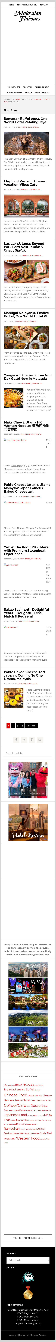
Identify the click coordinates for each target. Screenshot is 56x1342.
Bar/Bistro (39, 1085)
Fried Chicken (14, 1110)
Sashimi (40, 1129)
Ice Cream (37, 1110)
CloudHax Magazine (17, 1310)
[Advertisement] (28, 52)
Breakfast (10, 1089)
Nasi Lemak (32, 1120)
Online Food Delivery (44, 1120)
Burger (37, 1090)
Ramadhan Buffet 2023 (28, 1129)
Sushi (43, 1133)
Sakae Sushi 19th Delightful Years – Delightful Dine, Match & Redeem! (26, 613)
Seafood (8, 1133)
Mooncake (22, 1120)
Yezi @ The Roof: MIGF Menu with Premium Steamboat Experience (26, 550)
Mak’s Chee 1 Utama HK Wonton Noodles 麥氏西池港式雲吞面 (26, 425)
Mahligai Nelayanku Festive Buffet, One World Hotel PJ (26, 314)
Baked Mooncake (25, 1085)
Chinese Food (15, 1095)
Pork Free (12, 1124)
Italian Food (46, 1110)
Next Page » (31, 726)
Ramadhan (12, 1129)
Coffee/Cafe (15, 1105)
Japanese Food (15, 1115)
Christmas (28, 1100)
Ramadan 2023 (32, 1124)
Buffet (30, 1089)
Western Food (28, 1138)
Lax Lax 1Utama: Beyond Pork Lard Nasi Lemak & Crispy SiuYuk (24, 247)
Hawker (29, 1110)
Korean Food (32, 1115)
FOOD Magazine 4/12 (28, 1313)
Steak (37, 1133)
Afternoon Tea (9, 1085)
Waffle (12, 1139)
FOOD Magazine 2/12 (28, 1317)
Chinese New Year (35, 1096)
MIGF (13, 1120)
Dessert (37, 1106)
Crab (28, 1106)
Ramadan (21, 1124)
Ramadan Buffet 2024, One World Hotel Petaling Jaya (25, 120)
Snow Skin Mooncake (24, 1133)
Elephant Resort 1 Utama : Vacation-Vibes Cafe (25, 183)
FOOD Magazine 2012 (28, 1320)
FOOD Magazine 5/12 (38, 1310)
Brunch (21, 1089)
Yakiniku (43, 1139)
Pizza (6, 1124)
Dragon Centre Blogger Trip (28, 1323)
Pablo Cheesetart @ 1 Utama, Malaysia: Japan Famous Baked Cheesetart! (27, 488)
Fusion (22, 1110)
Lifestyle (41, 1115)
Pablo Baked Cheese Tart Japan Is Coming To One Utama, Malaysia (24, 675)
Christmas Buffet (43, 1100)
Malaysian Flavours (28, 16)
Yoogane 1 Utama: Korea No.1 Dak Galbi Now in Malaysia (28, 377)
